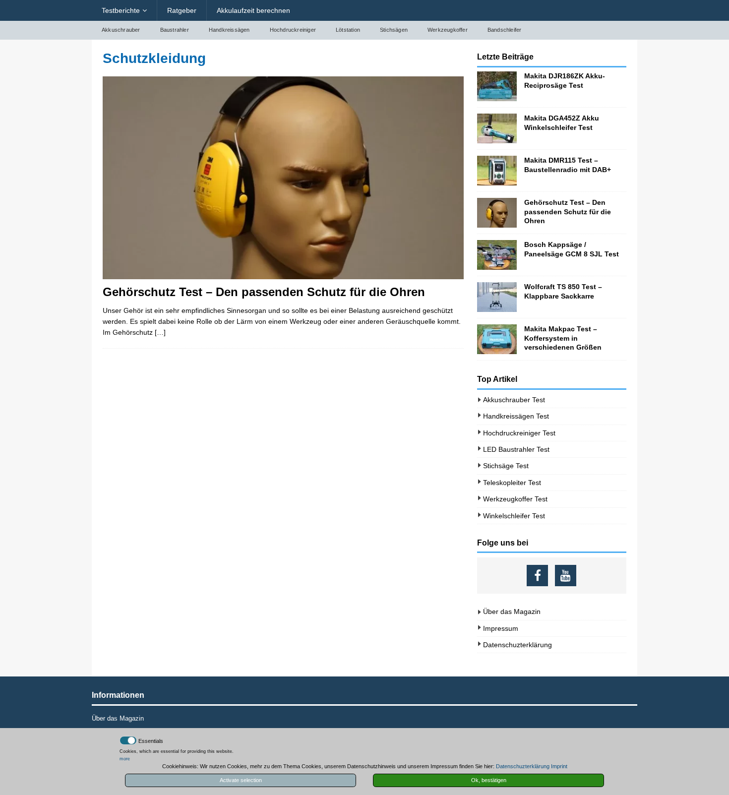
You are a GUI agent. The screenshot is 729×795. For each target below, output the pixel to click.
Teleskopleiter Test (512, 483)
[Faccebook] (537, 575)
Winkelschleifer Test (514, 516)
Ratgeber (181, 10)
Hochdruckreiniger (293, 30)
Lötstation (348, 30)
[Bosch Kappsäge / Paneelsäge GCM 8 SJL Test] (497, 255)
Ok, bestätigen (488, 780)
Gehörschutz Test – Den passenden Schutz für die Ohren (264, 292)
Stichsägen (394, 30)
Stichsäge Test (506, 466)
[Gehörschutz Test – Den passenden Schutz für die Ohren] (283, 177)
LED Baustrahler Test (516, 449)
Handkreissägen (229, 30)
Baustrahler (174, 30)
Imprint (559, 766)
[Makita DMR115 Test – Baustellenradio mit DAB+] (497, 170)
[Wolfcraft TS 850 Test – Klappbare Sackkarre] (497, 297)
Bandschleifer (504, 30)
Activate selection (241, 780)
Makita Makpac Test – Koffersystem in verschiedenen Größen (563, 338)
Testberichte (121, 10)
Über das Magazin (512, 611)
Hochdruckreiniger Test (519, 433)
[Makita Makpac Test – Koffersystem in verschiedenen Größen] (497, 339)
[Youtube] (565, 575)
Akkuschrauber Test (514, 400)
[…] (160, 332)
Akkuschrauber (121, 30)
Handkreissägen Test (516, 416)
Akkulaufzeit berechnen (253, 10)
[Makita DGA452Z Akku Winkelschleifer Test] (497, 128)
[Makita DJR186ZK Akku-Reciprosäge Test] (497, 86)
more (125, 758)
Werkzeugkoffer (447, 30)
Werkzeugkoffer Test (515, 499)
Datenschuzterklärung (517, 645)
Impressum (500, 628)
